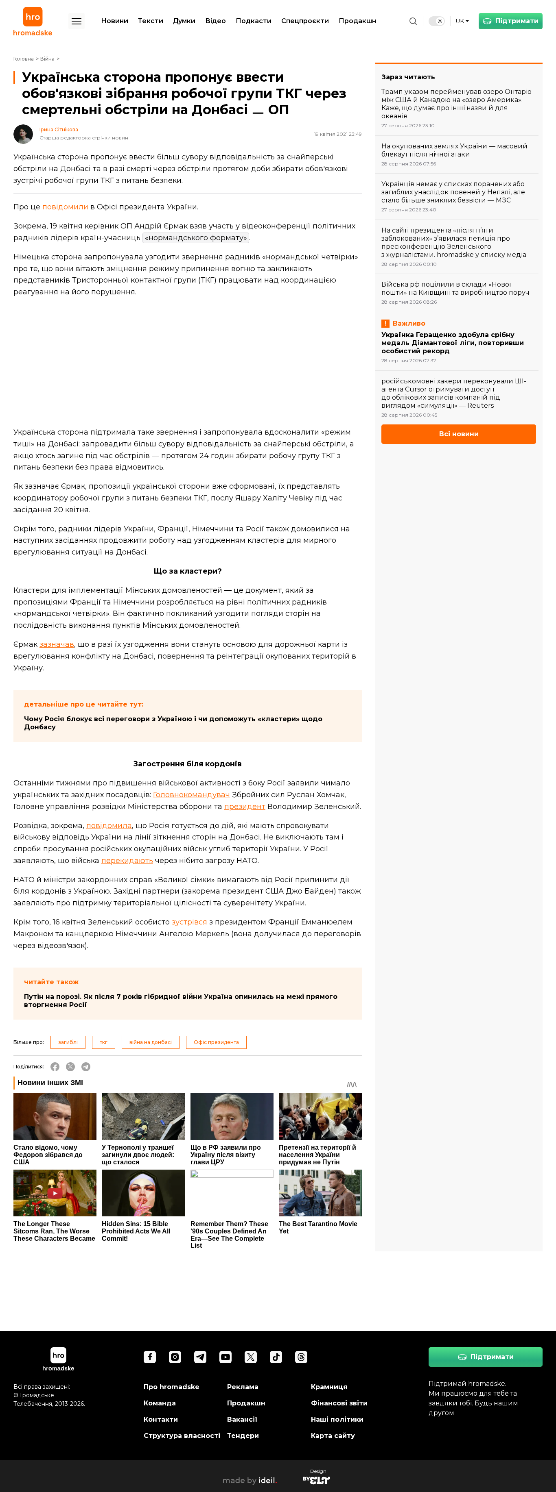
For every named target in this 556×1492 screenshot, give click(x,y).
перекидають (127, 860)
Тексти (150, 21)
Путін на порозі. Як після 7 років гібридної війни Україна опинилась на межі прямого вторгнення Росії (180, 1001)
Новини (114, 21)
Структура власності (182, 1436)
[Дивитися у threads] (301, 1357)
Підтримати (516, 21)
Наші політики (337, 1419)
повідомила (109, 825)
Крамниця (329, 1387)
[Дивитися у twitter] (251, 1357)
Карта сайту (333, 1436)
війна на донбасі (150, 1042)
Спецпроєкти (305, 21)
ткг (103, 1042)
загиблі (68, 1042)
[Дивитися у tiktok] (276, 1357)
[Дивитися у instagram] (175, 1357)
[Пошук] (413, 21)
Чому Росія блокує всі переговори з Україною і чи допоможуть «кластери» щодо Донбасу (173, 723)
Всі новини (459, 434)
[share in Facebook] (54, 1066)
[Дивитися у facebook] (150, 1357)
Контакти (161, 1419)
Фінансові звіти (339, 1403)
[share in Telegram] (85, 1066)
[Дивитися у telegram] (200, 1357)
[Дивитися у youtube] (225, 1357)
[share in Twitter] (70, 1066)
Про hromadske (171, 1387)
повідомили (65, 206)
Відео (215, 21)
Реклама (242, 1387)
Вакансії (242, 1419)
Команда (160, 1403)
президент (244, 806)
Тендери (243, 1436)
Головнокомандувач (191, 794)
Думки (184, 21)
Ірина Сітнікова (58, 130)
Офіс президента (216, 1042)
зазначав (56, 644)
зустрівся (189, 922)
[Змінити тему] (437, 21)
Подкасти (253, 21)
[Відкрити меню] (76, 21)
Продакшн (357, 21)
